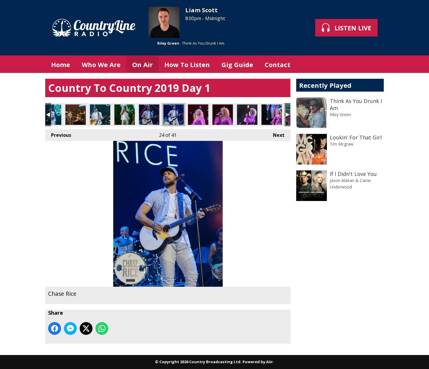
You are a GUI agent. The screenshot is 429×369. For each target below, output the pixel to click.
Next (276, 135)
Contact (277, 64)
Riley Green (168, 43)
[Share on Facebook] (54, 328)
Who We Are (101, 64)
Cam (198, 114)
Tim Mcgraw (341, 144)
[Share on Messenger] (70, 328)
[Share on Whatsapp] (101, 328)
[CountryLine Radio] (94, 28)
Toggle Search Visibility (375, 64)
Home (60, 64)
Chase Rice (51, 114)
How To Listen (187, 64)
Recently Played (325, 85)
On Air (142, 64)
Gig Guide (237, 64)
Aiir (269, 361)
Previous (58, 135)
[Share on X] (86, 328)
